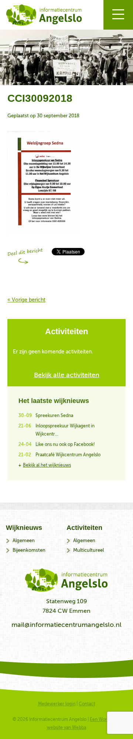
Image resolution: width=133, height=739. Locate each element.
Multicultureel (88, 550)
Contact (87, 703)
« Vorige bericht (26, 300)
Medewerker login (56, 703)
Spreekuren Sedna (54, 415)
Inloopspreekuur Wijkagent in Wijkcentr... (65, 430)
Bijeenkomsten (29, 550)
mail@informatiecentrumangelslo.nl (66, 624)
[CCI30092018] (43, 236)
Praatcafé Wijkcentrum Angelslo (67, 454)
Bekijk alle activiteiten (66, 375)
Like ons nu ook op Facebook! (65, 444)
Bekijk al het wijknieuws (47, 465)
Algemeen (24, 540)
